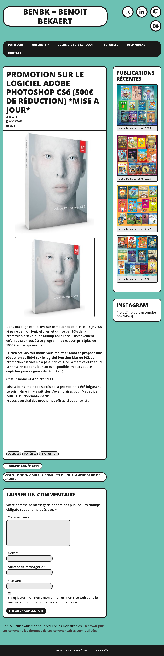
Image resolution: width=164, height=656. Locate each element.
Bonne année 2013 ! (23, 466)
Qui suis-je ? (40, 45)
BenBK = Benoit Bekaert (55, 16)
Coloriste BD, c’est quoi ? (76, 45)
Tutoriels (111, 45)
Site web (14, 581)
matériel (30, 454)
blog (12, 125)
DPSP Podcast (137, 45)
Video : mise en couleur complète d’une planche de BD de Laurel (52, 477)
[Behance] (155, 26)
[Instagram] (127, 11)
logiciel (13, 454)
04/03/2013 (16, 121)
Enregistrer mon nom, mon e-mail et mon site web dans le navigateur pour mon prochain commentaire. (53, 599)
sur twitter (82, 400)
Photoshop (49, 454)
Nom (13, 553)
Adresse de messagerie (27, 567)
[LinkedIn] (142, 11)
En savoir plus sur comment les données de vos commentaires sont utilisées (54, 628)
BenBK (13, 117)
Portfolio (15, 45)
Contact (14, 53)
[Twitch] (155, 11)
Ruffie (105, 650)
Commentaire (18, 517)
